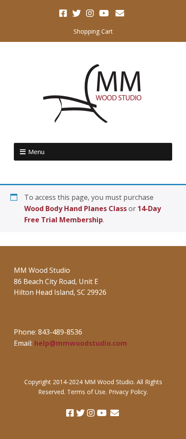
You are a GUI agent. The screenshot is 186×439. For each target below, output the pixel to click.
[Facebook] (64, 13)
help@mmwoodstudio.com (80, 343)
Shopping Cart (93, 31)
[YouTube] (104, 13)
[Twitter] (77, 13)
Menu (36, 151)
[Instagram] (90, 13)
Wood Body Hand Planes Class (75, 208)
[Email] (119, 13)
